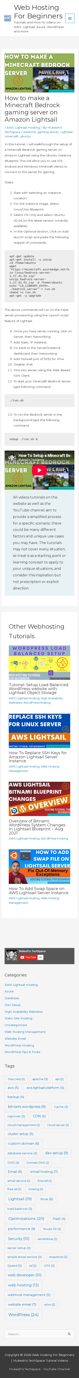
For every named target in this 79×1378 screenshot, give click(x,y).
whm (49, 1304)
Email (15, 1172)
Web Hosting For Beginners (38, 11)
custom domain (23, 1143)
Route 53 (52, 1229)
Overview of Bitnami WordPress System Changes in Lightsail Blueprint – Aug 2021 (37, 827)
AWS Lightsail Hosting (23, 127)
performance (21, 1229)
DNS (13, 1162)
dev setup (56, 1153)
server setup (19, 1248)
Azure (9, 991)
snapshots (58, 1257)
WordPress (23, 1314)
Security (18, 1238)
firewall (45, 1180)
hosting (36, 1189)
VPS (49, 1265)
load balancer (19, 1208)
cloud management (23, 1125)
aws (13, 1088)
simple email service (24, 1257)
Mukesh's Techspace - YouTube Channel (39, 1369)
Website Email (15, 1038)
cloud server (58, 1125)
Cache (61, 1107)
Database (12, 998)
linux (46, 1199)
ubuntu (25, 136)
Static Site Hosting (18, 1018)
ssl (32, 1265)
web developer (25, 1275)
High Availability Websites (24, 1011)
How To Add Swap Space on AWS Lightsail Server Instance (38, 890)
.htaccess (16, 1079)
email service (18, 1180)
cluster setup (20, 1134)
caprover (16, 1116)
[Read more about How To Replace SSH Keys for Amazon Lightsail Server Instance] (39, 730)
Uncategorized (16, 1025)
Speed (14, 1265)
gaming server (48, 132)
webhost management (29, 1295)
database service (22, 1153)
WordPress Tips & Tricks (22, 1052)
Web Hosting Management (25, 1032)
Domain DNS (38, 1162)
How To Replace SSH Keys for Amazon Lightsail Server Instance (38, 756)
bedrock (29, 132)
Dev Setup (13, 1005)
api (59, 1079)
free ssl (14, 1189)
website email (22, 1304)
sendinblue (47, 1239)
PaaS (59, 1219)
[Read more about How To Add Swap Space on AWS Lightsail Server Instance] (39, 866)
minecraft (11, 136)
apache (40, 1079)
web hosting (23, 1285)
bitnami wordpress (27, 1107)
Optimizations (26, 1218)
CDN (39, 1116)
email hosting (44, 1172)
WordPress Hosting (36, 702)
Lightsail (66, 132)
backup (16, 1097)
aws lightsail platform (45, 1088)
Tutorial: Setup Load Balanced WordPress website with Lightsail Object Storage (38, 688)
